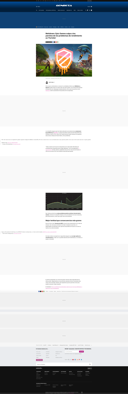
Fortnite (56, 132)
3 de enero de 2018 (17, 233)
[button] (51, 82)
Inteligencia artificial (59, 351)
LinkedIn (81, 359)
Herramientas (38, 353)
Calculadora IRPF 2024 (73, 345)
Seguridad (47, 353)
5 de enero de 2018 (16, 144)
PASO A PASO (80, 10)
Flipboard (87, 10)
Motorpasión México (71, 385)
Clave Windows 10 (55, 345)
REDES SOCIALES (61, 10)
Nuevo (89, 6)
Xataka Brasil (38, 386)
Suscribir (81, 351)
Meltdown (48, 90)
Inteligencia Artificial (59, 357)
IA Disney (49, 345)
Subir (89, 368)
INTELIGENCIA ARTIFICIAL (51, 10)
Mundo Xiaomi (38, 378)
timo (56, 355)
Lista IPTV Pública (81, 345)
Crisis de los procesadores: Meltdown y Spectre (70, 291)
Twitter (85, 10)
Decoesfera (79, 374)
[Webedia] (39, 368)
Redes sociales (38, 355)
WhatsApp (47, 357)
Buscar (90, 364)
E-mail (57, 42)
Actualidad (51, 291)
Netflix (37, 357)
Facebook (89, 10)
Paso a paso (38, 351)
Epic (55, 291)
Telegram (91, 10)
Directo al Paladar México (63, 385)
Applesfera (38, 375)
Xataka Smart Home (39, 377)
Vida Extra (46, 374)
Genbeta (64, 5)
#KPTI (44, 231)
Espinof (54, 374)
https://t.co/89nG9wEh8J (13, 142)
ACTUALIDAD (41, 10)
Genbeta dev (58, 353)
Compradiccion (79, 375)
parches (59, 291)
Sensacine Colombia (54, 387)
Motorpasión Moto (72, 374)
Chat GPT (45, 345)
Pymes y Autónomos (87, 375)
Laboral (47, 355)
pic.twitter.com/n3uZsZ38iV (51, 231)
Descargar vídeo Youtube (64, 345)
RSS (77, 359)
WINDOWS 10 (69, 10)
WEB (74, 10)
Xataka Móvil (38, 374)
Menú (39, 6)
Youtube (73, 359)
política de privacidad (78, 353)
